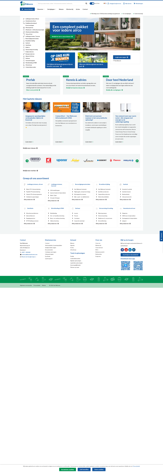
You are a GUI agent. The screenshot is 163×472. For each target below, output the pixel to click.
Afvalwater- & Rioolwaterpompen (35, 29)
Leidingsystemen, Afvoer (32, 18)
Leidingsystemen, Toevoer (33, 36)
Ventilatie (28, 45)
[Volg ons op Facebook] (122, 250)
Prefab (30, 79)
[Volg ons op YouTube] (126, 250)
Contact (85, 9)
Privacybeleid (37, 285)
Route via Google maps (28, 256)
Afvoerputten (29, 27)
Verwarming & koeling (106, 208)
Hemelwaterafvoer (31, 21)
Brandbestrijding (30, 40)
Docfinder (47, 256)
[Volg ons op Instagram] (134, 250)
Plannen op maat (74, 267)
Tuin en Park (29, 34)
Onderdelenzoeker (31, 67)
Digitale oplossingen (75, 260)
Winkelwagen (139, 3)
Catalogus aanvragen (50, 252)
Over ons (97, 243)
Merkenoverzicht (99, 252)
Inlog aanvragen (49, 254)
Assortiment (28, 9)
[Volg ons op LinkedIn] (130, 250)
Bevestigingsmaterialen (32, 38)
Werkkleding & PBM (31, 62)
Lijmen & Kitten (30, 56)
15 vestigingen (127, 13)
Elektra (28, 47)
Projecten (98, 256)
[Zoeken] (86, 3)
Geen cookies (98, 469)
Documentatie (49, 250)
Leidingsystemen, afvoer (35, 184)
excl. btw (97, 3)
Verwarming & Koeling (32, 49)
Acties (78, 9)
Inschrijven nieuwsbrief (130, 255)
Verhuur (28, 58)
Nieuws (61, 9)
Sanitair (28, 43)
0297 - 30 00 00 (26, 252)
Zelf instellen (84, 469)
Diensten (40, 9)
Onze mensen (99, 247)
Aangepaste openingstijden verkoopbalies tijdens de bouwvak (35, 118)
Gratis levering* (138, 13)
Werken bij (69, 9)
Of (117, 60)
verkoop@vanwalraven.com (29, 254)
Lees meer (28, 142)
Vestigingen (51, 9)
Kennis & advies (76, 79)
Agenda (72, 245)
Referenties (98, 254)
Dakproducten (30, 51)
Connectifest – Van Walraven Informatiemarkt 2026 (66, 117)
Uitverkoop (29, 65)
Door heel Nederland (119, 79)
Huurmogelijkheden (75, 265)
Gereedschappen (30, 60)
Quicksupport (48, 258)
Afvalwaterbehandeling (32, 32)
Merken (44, 285)
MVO (96, 250)
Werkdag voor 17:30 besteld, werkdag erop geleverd (105, 13)
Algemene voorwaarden (26, 285)
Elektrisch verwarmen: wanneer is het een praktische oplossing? (96, 118)
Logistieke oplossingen (76, 263)
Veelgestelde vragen (50, 247)
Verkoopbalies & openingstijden (53, 245)
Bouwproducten (30, 54)
